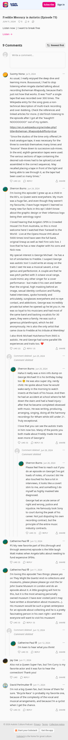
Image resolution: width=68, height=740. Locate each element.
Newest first (57, 45)
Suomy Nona (17, 73)
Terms (45, 724)
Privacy (37, 724)
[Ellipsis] (63, 73)
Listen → (7, 34)
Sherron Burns (18, 188)
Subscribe (49, 4)
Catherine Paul (18, 541)
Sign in (61, 4)
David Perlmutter (19, 684)
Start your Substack (27, 730)
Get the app (47, 730)
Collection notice (57, 724)
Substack (21, 736)
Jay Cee (14, 660)
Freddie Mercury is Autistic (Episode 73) (30, 17)
